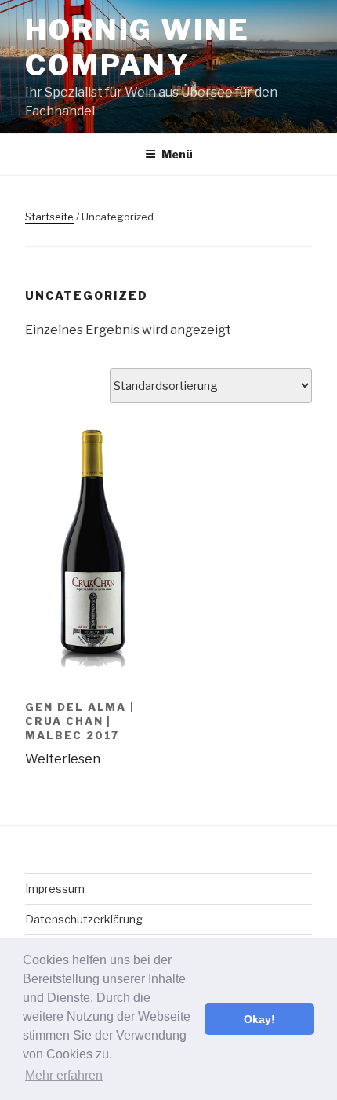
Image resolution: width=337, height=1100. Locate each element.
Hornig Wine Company (137, 47)
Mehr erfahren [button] (64, 1075)
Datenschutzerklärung (84, 919)
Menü (177, 154)
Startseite (49, 216)
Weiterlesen (62, 759)
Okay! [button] (259, 1019)
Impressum (55, 888)
